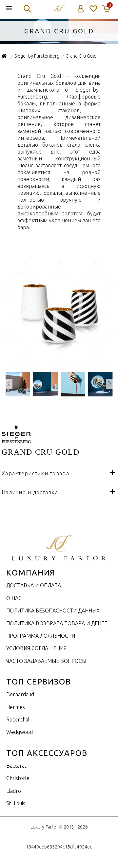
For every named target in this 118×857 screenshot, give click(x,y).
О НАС (14, 598)
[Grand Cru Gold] (59, 363)
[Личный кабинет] (81, 8)
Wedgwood (19, 732)
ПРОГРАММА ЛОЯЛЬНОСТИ (40, 636)
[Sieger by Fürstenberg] (16, 440)
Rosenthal (18, 719)
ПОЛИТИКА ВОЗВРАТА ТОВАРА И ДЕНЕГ (56, 623)
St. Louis (15, 803)
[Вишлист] (93, 8)
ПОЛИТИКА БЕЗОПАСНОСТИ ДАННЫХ (53, 610)
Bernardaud (20, 694)
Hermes (15, 707)
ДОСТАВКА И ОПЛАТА (33, 585)
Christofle (18, 778)
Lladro (13, 791)
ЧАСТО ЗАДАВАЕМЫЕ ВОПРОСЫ (46, 661)
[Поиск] (27, 8)
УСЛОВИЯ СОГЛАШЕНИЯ (36, 648)
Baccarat (16, 766)
